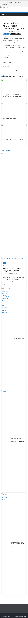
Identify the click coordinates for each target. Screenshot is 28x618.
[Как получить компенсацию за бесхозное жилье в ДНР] (5, 338)
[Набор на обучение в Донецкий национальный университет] (14, 80)
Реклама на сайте (5, 150)
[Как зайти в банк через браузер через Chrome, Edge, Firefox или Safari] (14, 259)
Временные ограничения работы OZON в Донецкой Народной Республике (17, 544)
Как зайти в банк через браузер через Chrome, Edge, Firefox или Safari (12, 268)
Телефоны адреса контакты (15, 33)
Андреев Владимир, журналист (11, 273)
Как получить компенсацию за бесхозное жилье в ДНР (18, 337)
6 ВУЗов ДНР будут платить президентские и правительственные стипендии (13, 64)
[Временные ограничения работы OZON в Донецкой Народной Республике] (5, 544)
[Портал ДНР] (3, 14)
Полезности (5, 33)
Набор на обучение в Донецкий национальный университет (13, 95)
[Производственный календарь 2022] (14, 125)
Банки (4, 262)
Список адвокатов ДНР (10, 118)
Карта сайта (4, 608)
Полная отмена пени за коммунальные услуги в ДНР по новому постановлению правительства (18, 441)
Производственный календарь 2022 (13, 140)
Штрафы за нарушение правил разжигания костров (16, 71)
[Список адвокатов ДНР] (14, 103)
